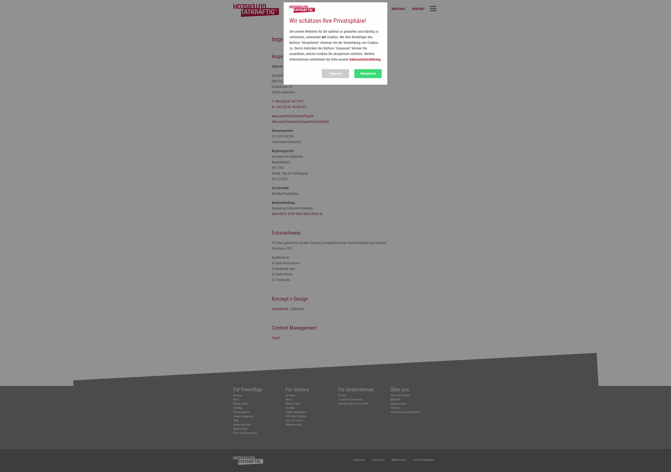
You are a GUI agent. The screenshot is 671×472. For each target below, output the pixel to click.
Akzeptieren (368, 73)
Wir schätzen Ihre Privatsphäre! (327, 20)
